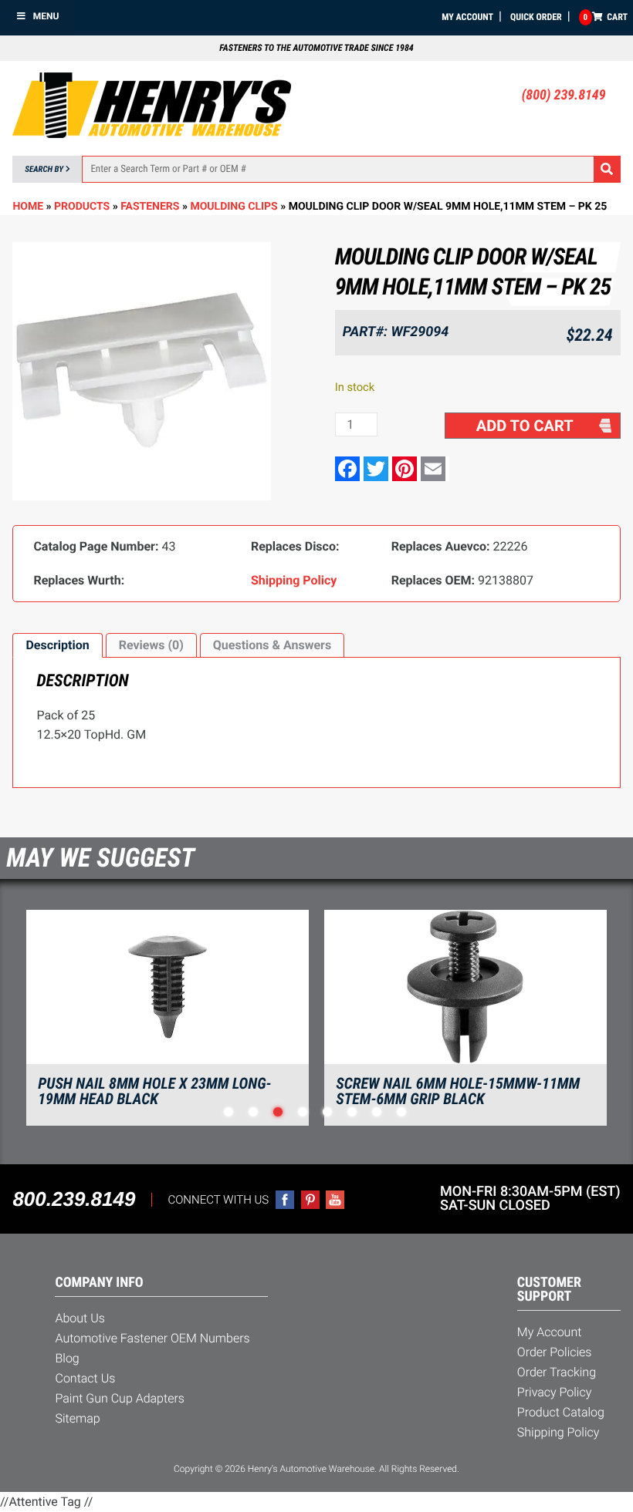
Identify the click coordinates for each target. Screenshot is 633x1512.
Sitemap (77, 1418)
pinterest (310, 1199)
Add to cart (525, 425)
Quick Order (536, 17)
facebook (285, 1199)
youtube (335, 1199)
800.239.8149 (73, 1199)
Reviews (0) (151, 645)
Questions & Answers (272, 645)
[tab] (57, 645)
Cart (606, 17)
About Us (79, 1318)
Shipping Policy (558, 1432)
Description (57, 645)
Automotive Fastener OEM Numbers (152, 1338)
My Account (467, 17)
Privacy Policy (554, 1392)
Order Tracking (556, 1372)
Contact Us (85, 1378)
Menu (46, 16)
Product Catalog (560, 1412)
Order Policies (554, 1352)
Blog (67, 1358)
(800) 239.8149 (564, 95)
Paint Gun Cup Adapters (119, 1398)
